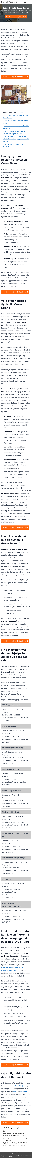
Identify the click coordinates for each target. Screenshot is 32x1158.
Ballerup (4, 967)
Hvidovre (4, 970)
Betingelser (28, 1155)
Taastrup (12, 970)
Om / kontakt (11, 1155)
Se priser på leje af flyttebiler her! (16, 17)
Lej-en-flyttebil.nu (9, 2)
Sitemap (22, 1155)
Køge (21, 967)
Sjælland (23, 1091)
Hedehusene (13, 967)
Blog (17, 1155)
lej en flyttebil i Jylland (19, 1086)
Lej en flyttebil (3, 1155)
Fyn (14, 1091)
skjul (21, 112)
